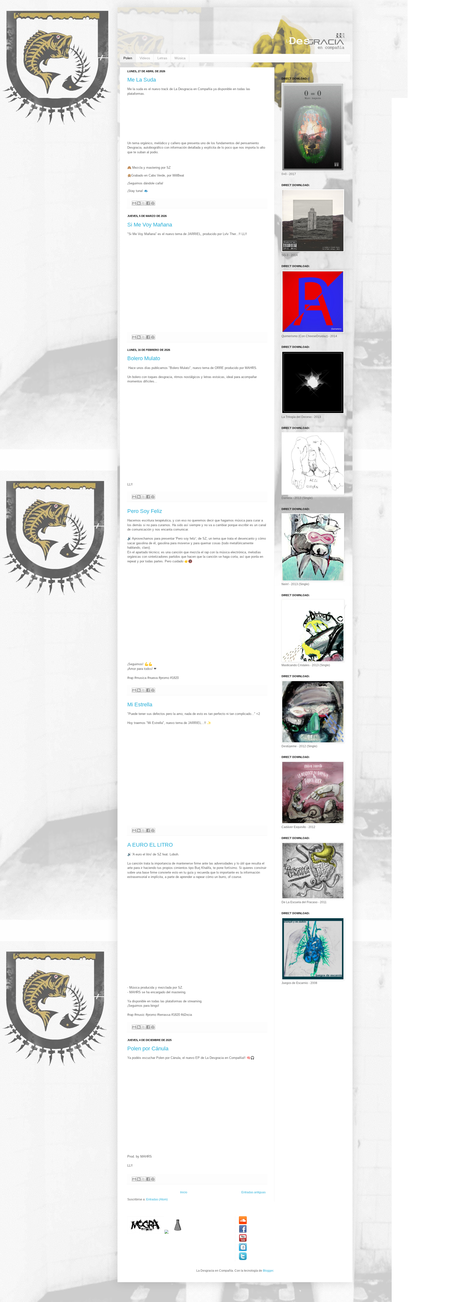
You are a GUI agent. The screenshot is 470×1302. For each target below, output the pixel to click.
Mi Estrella (139, 704)
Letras (162, 58)
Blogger (268, 1270)
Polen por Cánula (147, 1048)
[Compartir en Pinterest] (152, 203)
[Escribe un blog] (138, 203)
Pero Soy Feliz (144, 511)
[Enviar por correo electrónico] (134, 203)
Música (180, 58)
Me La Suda (141, 80)
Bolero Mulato (143, 358)
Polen (127, 58)
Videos (145, 58)
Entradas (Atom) (157, 1199)
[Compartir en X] (143, 203)
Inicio (183, 1192)
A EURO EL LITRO (150, 845)
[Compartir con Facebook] (148, 203)
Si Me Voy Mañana (149, 225)
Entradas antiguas (253, 1192)
